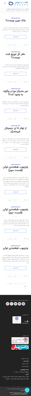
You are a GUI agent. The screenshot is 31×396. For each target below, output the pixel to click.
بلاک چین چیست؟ (15, 21)
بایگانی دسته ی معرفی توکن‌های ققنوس (17, 9)
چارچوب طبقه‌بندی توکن (15, 248)
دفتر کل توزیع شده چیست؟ (15, 56)
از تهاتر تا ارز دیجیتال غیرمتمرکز (15, 130)
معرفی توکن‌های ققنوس (15, 18)
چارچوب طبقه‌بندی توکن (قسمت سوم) (15, 168)
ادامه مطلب (15, 37)
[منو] (5, 3)
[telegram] (23, 305)
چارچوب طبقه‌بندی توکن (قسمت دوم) (15, 211)
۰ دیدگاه (15, 45)
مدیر (8, 45)
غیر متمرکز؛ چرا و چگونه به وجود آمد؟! (15, 93)
